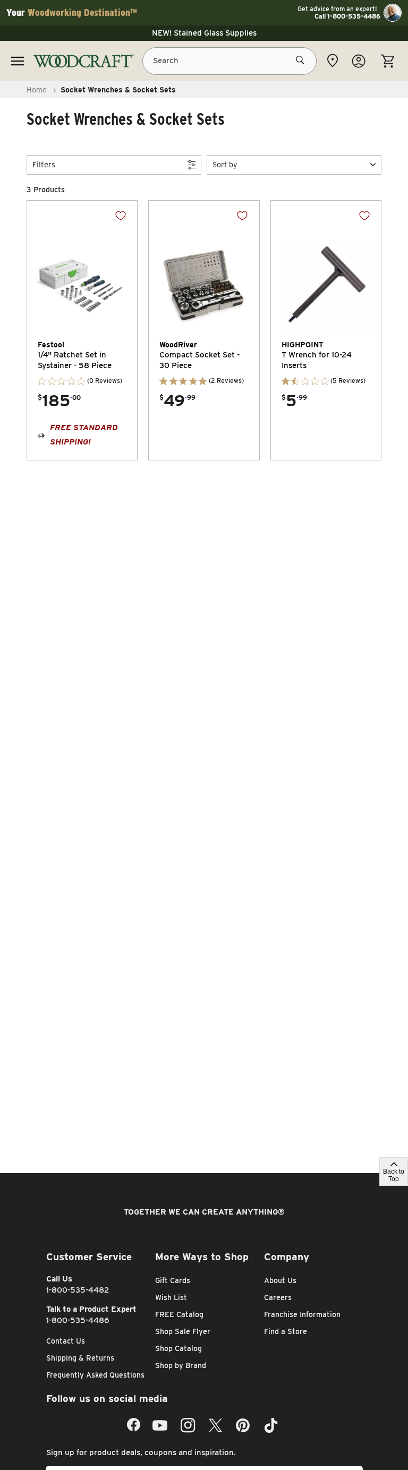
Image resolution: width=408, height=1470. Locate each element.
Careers (278, 1297)
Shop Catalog (178, 1348)
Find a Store (285, 1331)
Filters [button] (43, 164)
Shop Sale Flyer (182, 1331)
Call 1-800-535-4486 (347, 16)
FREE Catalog (179, 1314)
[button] (294, 165)
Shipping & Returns (80, 1358)
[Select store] (333, 60)
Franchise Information (302, 1314)
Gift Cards (172, 1280)
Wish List (171, 1297)
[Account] (358, 61)
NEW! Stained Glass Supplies (204, 33)
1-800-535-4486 (77, 1320)
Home (37, 90)
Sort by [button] (224, 164)
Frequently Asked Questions (95, 1375)
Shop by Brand (180, 1365)
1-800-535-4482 (77, 1290)
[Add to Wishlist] (120, 215)
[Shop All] (18, 61)
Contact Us (65, 1341)
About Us (280, 1280)
